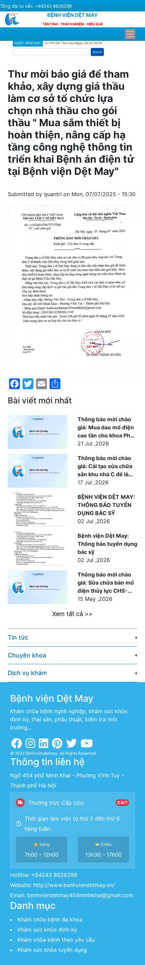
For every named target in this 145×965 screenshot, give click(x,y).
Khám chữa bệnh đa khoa (50, 919)
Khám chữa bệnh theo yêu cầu (56, 939)
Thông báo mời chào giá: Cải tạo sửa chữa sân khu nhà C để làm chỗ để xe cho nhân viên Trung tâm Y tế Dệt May (106, 466)
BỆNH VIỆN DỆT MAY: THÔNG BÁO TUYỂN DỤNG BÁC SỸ (106, 504)
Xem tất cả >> (72, 613)
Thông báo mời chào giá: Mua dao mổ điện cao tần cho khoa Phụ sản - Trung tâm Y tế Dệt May (106, 427)
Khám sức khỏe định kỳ (47, 929)
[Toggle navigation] (130, 34)
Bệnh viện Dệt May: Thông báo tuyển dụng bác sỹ (107, 543)
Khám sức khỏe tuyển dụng (52, 949)
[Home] (15, 19)
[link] (72, 637)
